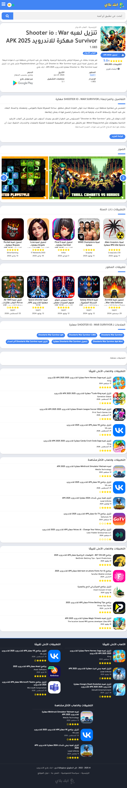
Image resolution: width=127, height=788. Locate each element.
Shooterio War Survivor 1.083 (82, 335)
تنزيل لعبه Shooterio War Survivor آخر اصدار (27, 342)
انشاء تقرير (112, 69)
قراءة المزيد (117, 137)
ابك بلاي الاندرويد (44, 768)
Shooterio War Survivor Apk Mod (108, 342)
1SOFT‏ (93, 75)
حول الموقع (43, 773)
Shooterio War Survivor (112, 335)
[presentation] (123, 177)
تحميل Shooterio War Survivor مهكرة (70, 342)
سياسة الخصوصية (70, 773)
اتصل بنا (55, 773)
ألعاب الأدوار (81, 28)
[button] (7, 16)
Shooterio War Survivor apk (50, 335)
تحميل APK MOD (110, 55)
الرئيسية (92, 28)
